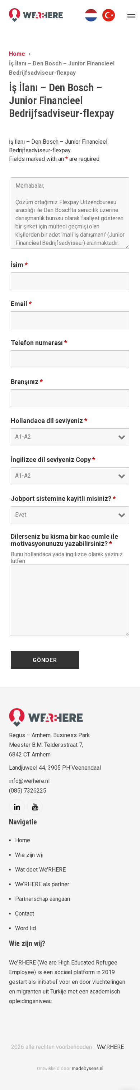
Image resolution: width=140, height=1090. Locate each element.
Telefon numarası (39, 342)
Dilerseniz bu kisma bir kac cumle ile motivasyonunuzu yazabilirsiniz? (64, 540)
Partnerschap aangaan (42, 899)
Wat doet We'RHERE (40, 869)
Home (22, 840)
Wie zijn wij (29, 855)
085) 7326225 (28, 790)
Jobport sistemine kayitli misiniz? (63, 498)
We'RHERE (110, 1047)
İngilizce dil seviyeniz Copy (53, 459)
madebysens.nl (87, 1068)
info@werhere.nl (29, 781)
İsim (19, 264)
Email (21, 303)
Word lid (25, 928)
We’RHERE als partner (42, 884)
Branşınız (27, 381)
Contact (24, 913)
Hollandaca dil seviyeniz (49, 420)
